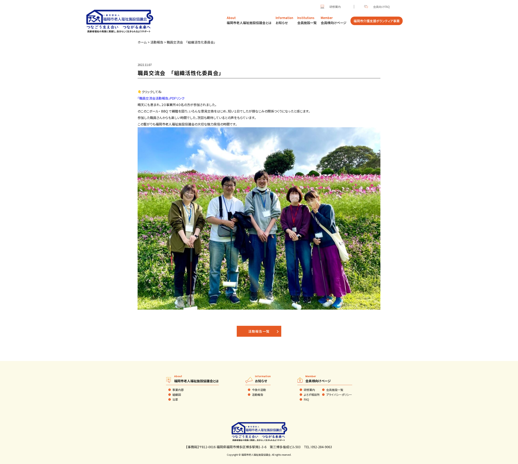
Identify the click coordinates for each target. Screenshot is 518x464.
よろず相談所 (312, 394)
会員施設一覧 (334, 389)
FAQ (306, 399)
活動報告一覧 (259, 331)
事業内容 (178, 389)
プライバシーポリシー (339, 394)
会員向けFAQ (381, 6)
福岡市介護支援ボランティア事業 (376, 20)
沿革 (175, 399)
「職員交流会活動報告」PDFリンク (161, 98)
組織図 (176, 394)
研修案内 (335, 6)
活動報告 (257, 394)
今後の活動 (259, 389)
